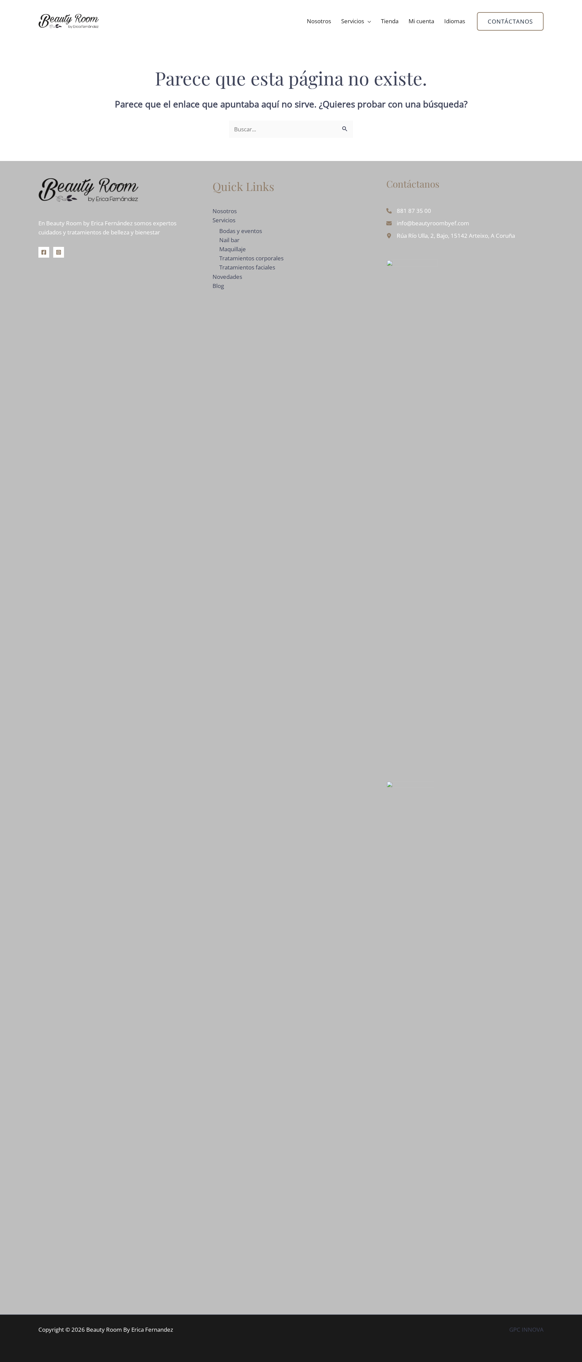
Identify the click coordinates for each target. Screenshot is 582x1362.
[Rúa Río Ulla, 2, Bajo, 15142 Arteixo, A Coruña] (450, 235)
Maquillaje (232, 249)
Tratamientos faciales (247, 267)
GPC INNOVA (526, 1329)
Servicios (352, 21)
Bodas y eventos (240, 231)
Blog (218, 286)
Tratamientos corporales (251, 258)
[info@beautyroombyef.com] (427, 223)
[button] (510, 21)
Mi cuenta (421, 21)
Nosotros (319, 21)
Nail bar (229, 240)
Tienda (389, 21)
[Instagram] (58, 252)
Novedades (227, 277)
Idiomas (454, 21)
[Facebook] (43, 252)
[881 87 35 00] (408, 210)
